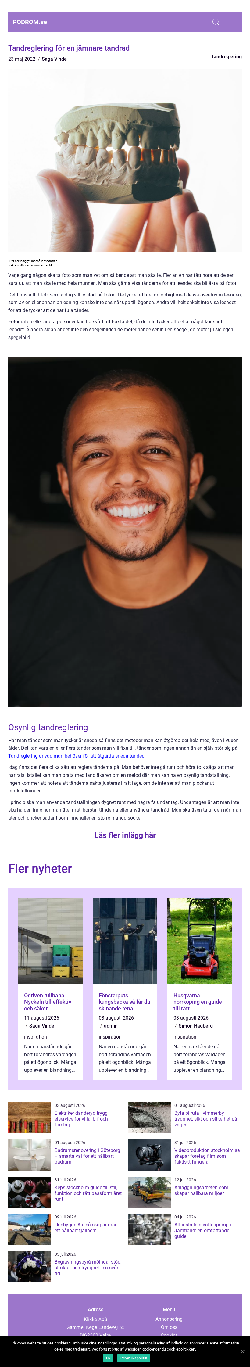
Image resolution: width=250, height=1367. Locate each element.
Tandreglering (226, 56)
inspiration (35, 1037)
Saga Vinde (54, 59)
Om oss (169, 1327)
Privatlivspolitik (133, 1358)
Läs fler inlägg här (125, 835)
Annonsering (169, 1319)
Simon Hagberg (196, 1026)
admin (111, 1026)
